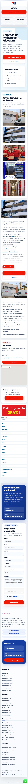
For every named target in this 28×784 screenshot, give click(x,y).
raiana (8, 357)
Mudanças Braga (6, 703)
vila (6, 357)
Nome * (6, 538)
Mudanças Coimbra (7, 705)
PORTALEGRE (5, 456)
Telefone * (6, 551)
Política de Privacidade (12, 597)
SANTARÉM (4, 462)
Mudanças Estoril (6, 690)
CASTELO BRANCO (6, 433)
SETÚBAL (4, 466)
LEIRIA (3, 449)
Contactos (20, 23)
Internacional (8, 23)
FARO (3, 442)
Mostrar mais (8, 267)
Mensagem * (7, 576)
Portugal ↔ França (7, 725)
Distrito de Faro (8, 358)
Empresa (20, 16)
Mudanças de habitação (8, 757)
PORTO (3, 459)
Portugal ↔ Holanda (7, 730)
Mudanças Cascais (7, 688)
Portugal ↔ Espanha (7, 723)
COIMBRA (4, 436)
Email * (6, 544)
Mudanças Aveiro (6, 698)
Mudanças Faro (6, 710)
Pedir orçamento (14, 273)
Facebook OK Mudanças (8, 764)
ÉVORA (3, 439)
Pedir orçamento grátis (14, 57)
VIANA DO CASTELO (7, 469)
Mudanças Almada (7, 680)
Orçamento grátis (14, 12)
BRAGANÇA (5, 429)
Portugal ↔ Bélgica (7, 727)
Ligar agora (14, 277)
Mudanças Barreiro (7, 683)
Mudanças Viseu (6, 715)
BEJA (3, 423)
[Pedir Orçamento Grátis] (14, 410)
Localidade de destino (9, 570)
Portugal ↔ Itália (6, 735)
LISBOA (3, 452)
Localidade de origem (9, 563)
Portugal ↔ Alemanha (8, 732)
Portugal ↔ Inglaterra (8, 737)
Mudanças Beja (6, 700)
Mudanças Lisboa (7, 676)
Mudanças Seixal (6, 685)
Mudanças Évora (6, 708)
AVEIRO (4, 419)
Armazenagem (20, 19)
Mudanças (7, 19)
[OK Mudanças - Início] (14, 4)
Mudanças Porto (6, 712)
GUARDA (4, 446)
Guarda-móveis (6, 754)
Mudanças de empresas (8, 759)
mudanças (15, 236)
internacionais (13, 252)
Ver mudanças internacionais (10, 739)
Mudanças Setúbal (7, 678)
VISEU (3, 475)
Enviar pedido (14, 602)
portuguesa (14, 357)
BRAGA (3, 426)
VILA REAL (4, 472)
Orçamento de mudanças (9, 747)
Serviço (6, 557)
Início (7, 16)
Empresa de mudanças (8, 750)
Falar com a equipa (14, 61)
